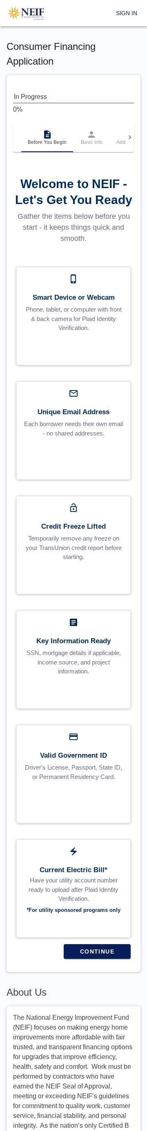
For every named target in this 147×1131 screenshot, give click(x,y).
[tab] (47, 137)
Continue (97, 951)
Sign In (126, 13)
